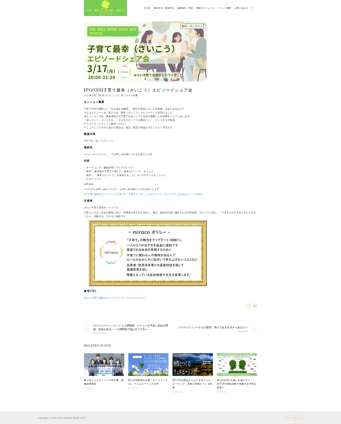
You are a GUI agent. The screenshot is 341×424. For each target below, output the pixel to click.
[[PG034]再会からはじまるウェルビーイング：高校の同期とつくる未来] (192, 364)
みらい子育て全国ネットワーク (101, 297)
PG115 (134, 388)
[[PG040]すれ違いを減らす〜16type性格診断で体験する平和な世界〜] (237, 364)
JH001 (89, 388)
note (142, 297)
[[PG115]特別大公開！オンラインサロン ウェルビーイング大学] (148, 364)
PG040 (223, 391)
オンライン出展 (129, 95)
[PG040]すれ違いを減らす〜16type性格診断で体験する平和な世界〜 (237, 384)
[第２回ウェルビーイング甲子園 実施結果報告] (104, 364)
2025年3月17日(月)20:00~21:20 (101, 95)
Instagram (131, 297)
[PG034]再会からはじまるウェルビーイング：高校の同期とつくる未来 (192, 384)
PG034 (179, 391)
